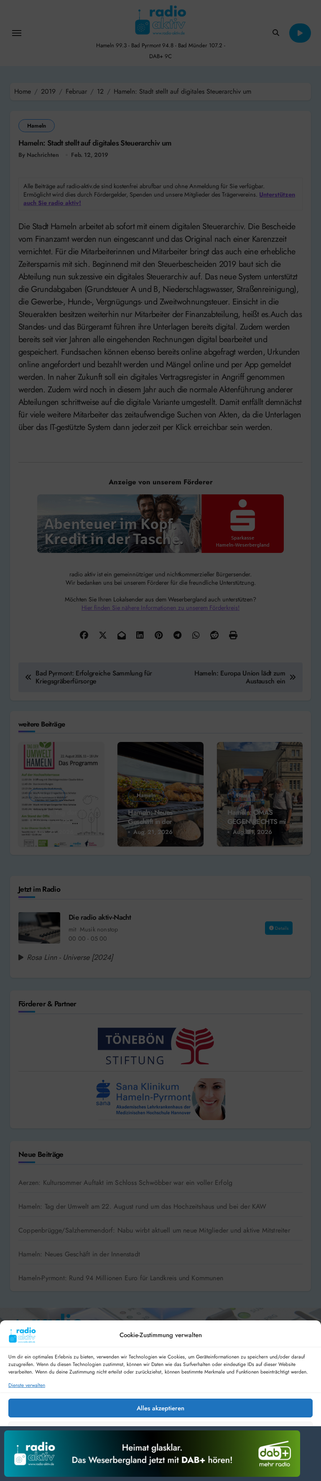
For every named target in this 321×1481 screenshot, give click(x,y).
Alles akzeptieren (160, 1408)
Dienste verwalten (26, 1385)
